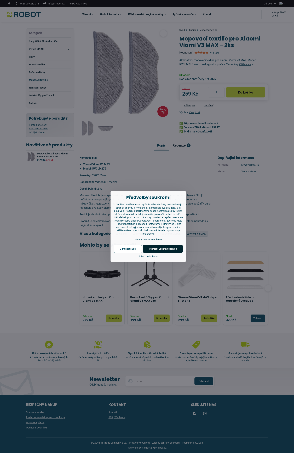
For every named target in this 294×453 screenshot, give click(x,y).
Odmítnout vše (128, 248)
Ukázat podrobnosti (148, 256)
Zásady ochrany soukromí (148, 239)
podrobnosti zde (126, 224)
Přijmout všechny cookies (163, 248)
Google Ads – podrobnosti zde (154, 220)
